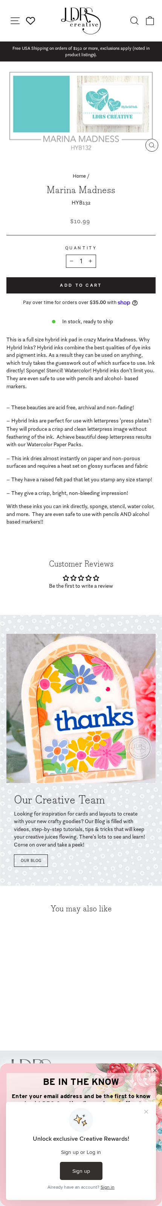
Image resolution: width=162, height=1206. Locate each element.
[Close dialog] (155, 1070)
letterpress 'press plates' (122, 420)
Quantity (81, 247)
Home (79, 176)
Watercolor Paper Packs (54, 444)
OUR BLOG (31, 860)
